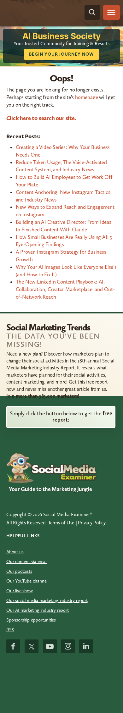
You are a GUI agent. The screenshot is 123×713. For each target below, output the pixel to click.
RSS (10, 630)
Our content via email (26, 561)
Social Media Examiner (39, 12)
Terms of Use (61, 523)
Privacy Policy (92, 523)
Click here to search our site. (41, 118)
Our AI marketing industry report (37, 610)
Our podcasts (19, 571)
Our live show (19, 591)
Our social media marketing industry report (47, 600)
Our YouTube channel (26, 581)
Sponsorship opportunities (31, 620)
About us (14, 552)
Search (92, 12)
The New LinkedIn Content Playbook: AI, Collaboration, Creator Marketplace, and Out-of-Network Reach (65, 289)
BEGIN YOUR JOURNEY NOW (61, 54)
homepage (86, 97)
